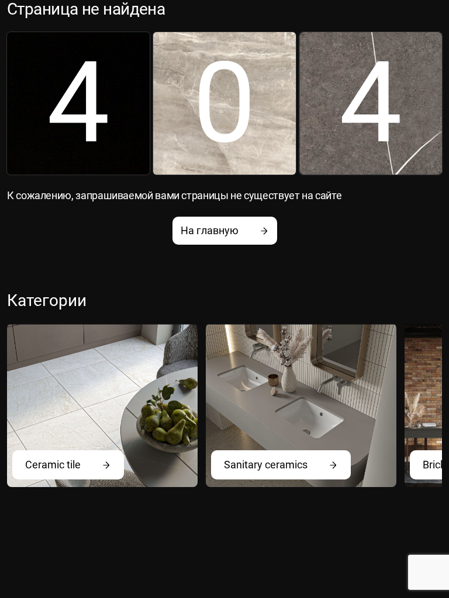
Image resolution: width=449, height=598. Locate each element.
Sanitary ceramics (266, 464)
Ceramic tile (53, 464)
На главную (210, 230)
